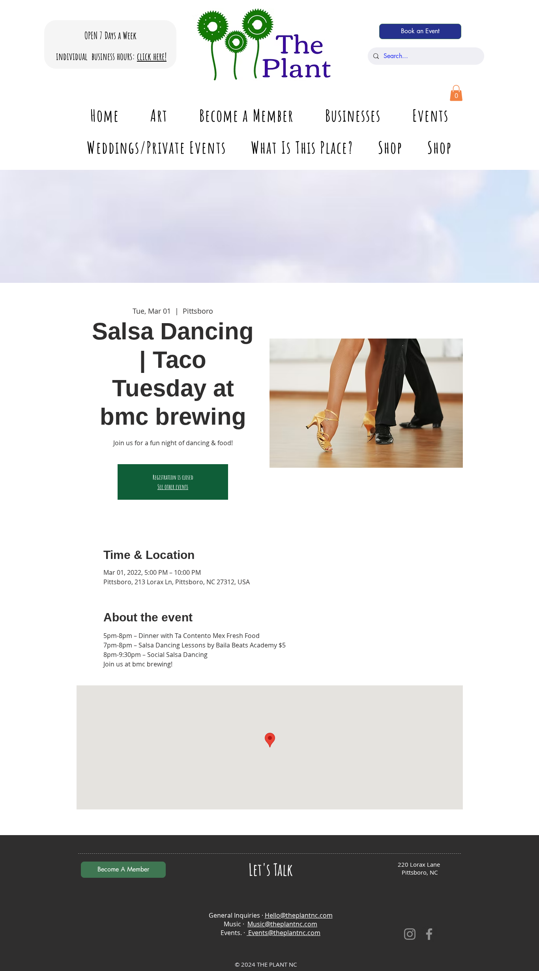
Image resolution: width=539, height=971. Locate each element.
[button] (456, 93)
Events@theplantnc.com (283, 932)
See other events (172, 487)
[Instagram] (409, 934)
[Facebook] (429, 934)
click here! (152, 56)
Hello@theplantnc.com (299, 915)
